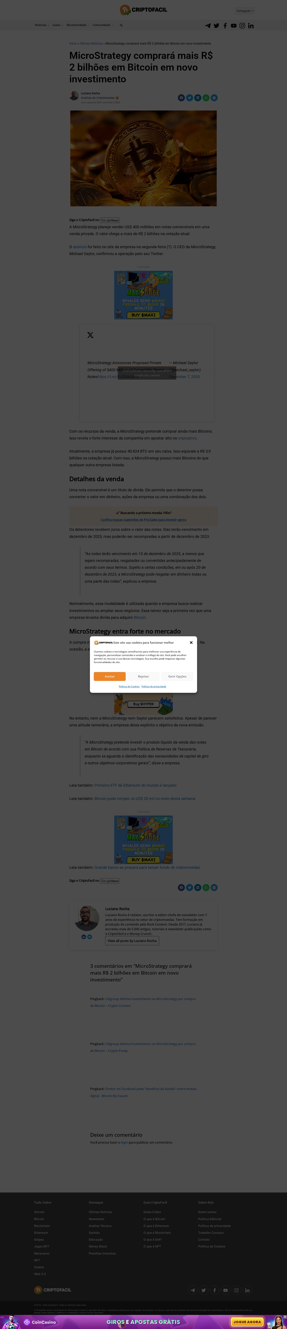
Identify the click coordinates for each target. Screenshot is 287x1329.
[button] (191, 642)
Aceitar (110, 676)
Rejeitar (143, 676)
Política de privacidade (154, 686)
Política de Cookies (129, 686)
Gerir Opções (177, 676)
